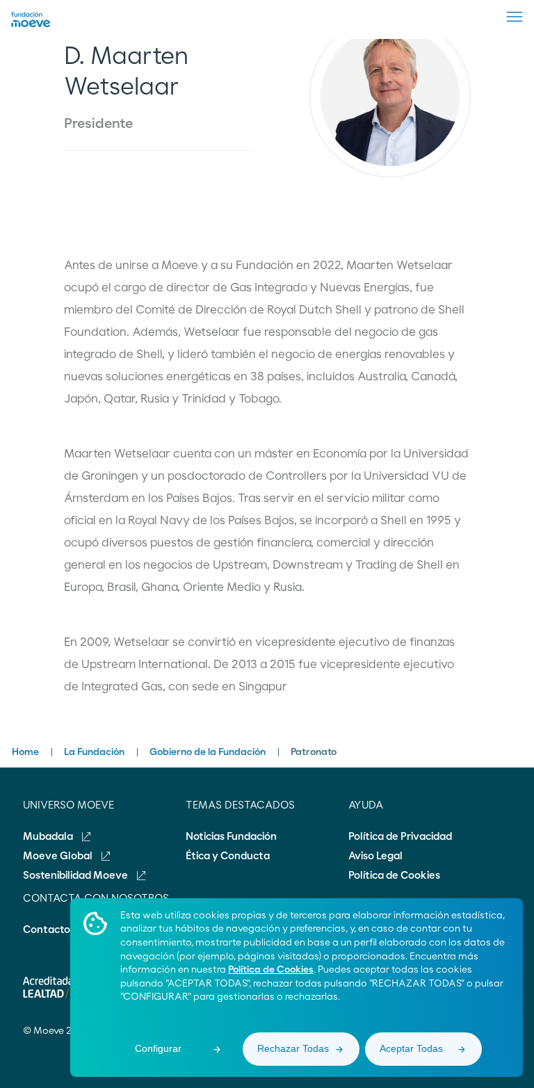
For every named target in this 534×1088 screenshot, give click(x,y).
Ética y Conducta (228, 856)
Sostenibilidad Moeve (76, 875)
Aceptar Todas (411, 1048)
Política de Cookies (271, 970)
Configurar (158, 1048)
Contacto (46, 930)
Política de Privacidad (400, 836)
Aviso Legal (375, 856)
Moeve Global (59, 856)
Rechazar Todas (293, 1048)
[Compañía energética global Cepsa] (31, 24)
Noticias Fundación (231, 836)
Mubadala (49, 836)
